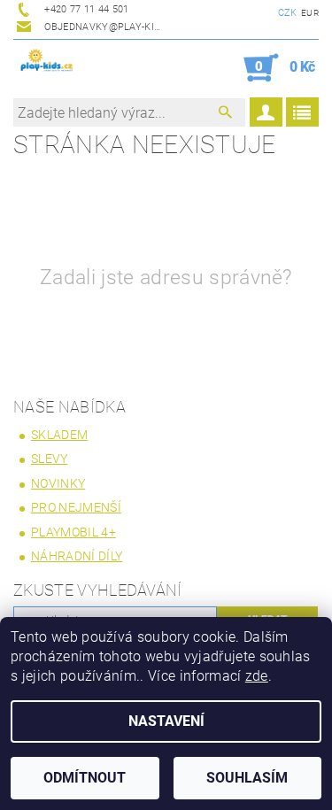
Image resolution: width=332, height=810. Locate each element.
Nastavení (166, 721)
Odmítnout (84, 777)
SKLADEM (59, 435)
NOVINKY (58, 483)
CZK (287, 13)
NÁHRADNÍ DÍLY (76, 556)
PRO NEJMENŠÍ (76, 507)
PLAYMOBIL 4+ (73, 532)
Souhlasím (247, 777)
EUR (310, 13)
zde (256, 675)
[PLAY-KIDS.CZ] (47, 63)
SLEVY (49, 458)
